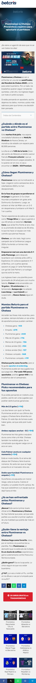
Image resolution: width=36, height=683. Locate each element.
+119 (26, 358)
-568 (23, 354)
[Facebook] (3, 585)
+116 (22, 338)
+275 (15, 330)
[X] (9, 585)
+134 (14, 454)
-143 (20, 326)
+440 (23, 334)
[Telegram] (24, 585)
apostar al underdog (18, 366)
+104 (24, 346)
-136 (24, 342)
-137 (24, 350)
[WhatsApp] (14, 585)
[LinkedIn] (19, 585)
